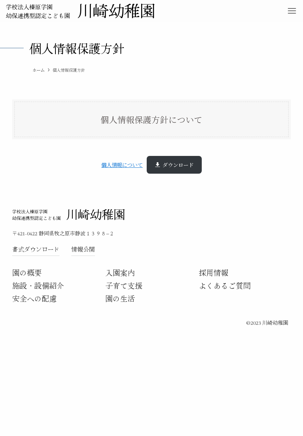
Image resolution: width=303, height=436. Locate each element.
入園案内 (120, 272)
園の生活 (120, 298)
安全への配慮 (34, 298)
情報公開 (83, 249)
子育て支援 (123, 285)
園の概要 (27, 272)
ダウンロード (178, 164)
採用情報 (213, 272)
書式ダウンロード (35, 249)
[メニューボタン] (292, 11)
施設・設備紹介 (38, 285)
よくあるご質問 (225, 285)
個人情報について (122, 164)
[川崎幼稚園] (80, 11)
